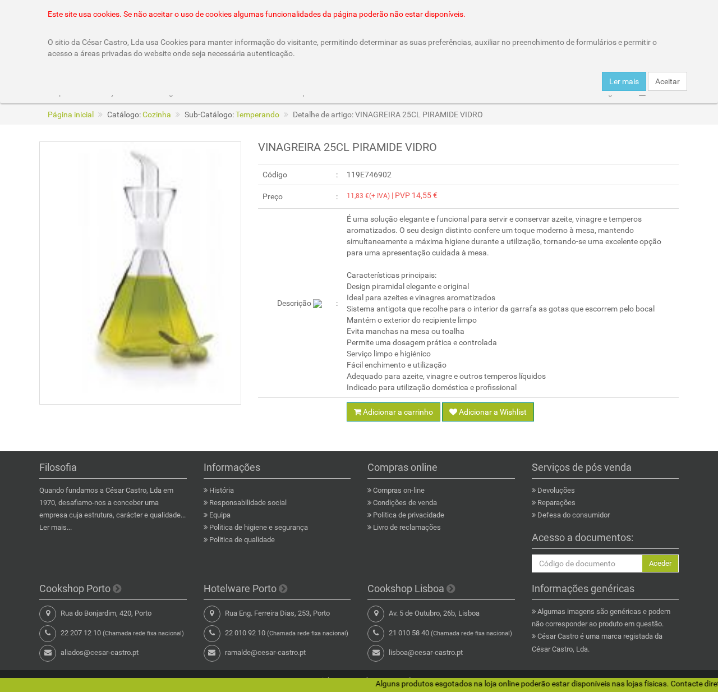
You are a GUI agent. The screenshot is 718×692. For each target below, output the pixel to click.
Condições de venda (405, 502)
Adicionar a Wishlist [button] (492, 411)
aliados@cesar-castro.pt (100, 652)
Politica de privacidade (408, 515)
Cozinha (156, 114)
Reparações (556, 502)
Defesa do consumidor (573, 515)
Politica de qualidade (242, 539)
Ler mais (624, 81)
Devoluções (556, 490)
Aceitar (667, 81)
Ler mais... (55, 527)
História (221, 490)
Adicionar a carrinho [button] (397, 411)
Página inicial (71, 114)
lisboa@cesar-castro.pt (426, 652)
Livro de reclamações (407, 527)
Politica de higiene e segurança (258, 527)
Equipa (220, 515)
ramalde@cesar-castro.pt (265, 652)
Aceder (660, 563)
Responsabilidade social (248, 502)
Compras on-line (399, 490)
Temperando (257, 114)
